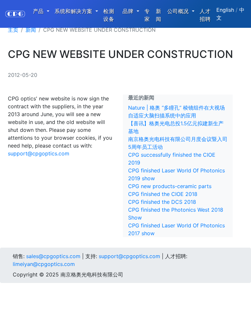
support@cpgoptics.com (38, 153)
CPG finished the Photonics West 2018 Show (175, 213)
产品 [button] (39, 11)
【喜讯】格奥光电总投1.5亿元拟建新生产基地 (176, 127)
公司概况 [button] (179, 11)
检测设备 (108, 15)
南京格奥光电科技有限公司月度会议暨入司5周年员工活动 (177, 143)
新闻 (158, 15)
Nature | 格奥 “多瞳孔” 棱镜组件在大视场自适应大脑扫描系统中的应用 (176, 111)
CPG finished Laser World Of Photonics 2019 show (176, 174)
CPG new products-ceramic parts (169, 186)
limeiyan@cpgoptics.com (44, 264)
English (225, 10)
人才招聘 (205, 15)
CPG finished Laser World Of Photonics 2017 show (176, 229)
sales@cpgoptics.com (53, 256)
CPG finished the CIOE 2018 (162, 194)
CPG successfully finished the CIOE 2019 (171, 158)
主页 (13, 29)
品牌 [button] (129, 11)
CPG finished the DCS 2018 (162, 202)
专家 (147, 15)
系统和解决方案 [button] (74, 11)
